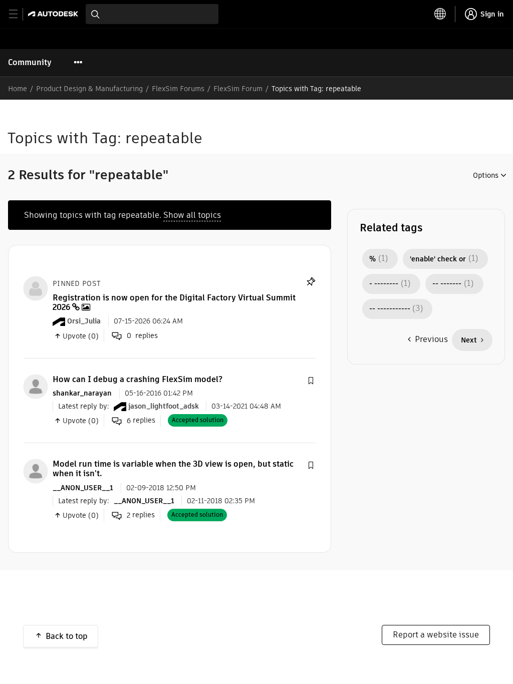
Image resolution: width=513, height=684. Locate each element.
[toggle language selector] (440, 14)
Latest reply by (82, 406)
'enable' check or (438, 259)
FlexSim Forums (178, 89)
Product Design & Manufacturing (89, 89)
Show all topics (192, 215)
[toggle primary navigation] (19, 14)
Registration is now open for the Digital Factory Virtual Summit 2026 (174, 302)
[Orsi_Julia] (36, 287)
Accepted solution (197, 420)
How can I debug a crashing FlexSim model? (137, 379)
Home (17, 89)
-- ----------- (389, 309)
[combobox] (152, 14)
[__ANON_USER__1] (36, 470)
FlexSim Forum (238, 89)
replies (141, 420)
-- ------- (446, 284)
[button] (311, 381)
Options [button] (485, 175)
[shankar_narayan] (36, 386)
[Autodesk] (54, 14)
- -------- (383, 284)
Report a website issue (436, 634)
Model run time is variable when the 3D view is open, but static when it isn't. (173, 468)
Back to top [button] (67, 636)
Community (30, 62)
